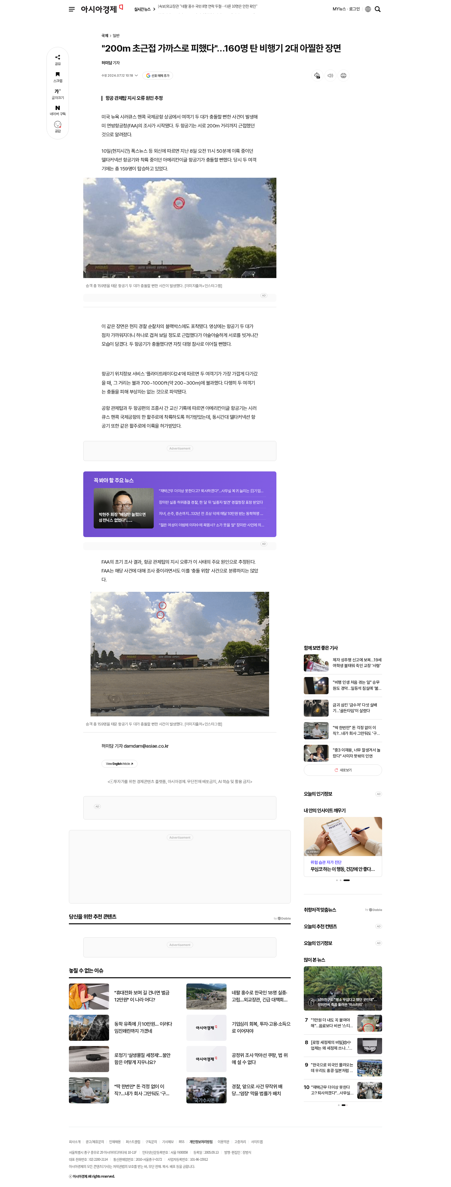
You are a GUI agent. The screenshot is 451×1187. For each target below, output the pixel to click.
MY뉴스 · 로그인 (346, 9)
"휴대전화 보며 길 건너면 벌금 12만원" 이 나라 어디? (141, 996)
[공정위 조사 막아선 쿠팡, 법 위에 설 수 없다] (206, 1071)
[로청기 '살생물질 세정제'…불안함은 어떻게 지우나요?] (89, 1071)
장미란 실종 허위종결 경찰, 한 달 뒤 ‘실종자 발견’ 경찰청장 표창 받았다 (211, 502)
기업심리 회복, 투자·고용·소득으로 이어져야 (261, 1027)
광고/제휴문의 (95, 1141)
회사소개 (74, 1141)
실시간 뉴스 (142, 9)
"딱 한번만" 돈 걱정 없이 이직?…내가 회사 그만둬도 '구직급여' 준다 (356, 731)
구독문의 (151, 1141)
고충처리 (240, 1141)
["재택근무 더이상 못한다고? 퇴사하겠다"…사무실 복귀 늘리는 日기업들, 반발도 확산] (369, 1098)
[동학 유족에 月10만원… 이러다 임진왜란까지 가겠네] (89, 1040)
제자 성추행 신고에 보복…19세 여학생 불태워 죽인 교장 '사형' (357, 662)
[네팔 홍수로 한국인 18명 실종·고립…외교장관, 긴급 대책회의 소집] (206, 1008)
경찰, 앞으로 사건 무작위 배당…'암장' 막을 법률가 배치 (257, 1090)
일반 (116, 36)
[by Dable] (282, 918)
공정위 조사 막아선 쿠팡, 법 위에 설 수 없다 (259, 1058)
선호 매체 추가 (160, 76)
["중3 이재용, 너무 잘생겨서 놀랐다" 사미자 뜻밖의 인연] (316, 760)
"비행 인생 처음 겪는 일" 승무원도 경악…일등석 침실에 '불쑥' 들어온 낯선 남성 (356, 685)
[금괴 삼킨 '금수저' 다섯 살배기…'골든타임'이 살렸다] (316, 715)
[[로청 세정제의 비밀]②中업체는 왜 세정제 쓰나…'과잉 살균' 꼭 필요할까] (369, 1053)
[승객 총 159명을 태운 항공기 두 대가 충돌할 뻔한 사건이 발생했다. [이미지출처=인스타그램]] (179, 228)
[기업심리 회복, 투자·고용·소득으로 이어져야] (206, 1040)
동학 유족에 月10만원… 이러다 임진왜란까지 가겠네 (143, 1027)
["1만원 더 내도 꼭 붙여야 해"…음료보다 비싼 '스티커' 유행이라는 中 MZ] (369, 1030)
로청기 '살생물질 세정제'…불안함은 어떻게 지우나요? (142, 1058)
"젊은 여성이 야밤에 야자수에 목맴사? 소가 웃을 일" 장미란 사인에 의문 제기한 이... (212, 525)
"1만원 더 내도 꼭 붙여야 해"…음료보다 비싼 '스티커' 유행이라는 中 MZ (330, 1026)
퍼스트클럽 (133, 1141)
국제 (105, 36)
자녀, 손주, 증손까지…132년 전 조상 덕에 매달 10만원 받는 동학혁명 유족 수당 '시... (212, 513)
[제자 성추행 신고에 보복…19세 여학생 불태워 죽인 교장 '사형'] (316, 670)
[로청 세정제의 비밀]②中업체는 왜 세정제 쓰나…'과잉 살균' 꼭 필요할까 (332, 1048)
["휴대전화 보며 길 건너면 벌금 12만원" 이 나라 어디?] (89, 1008)
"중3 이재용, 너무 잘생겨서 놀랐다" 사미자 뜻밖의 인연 (356, 753)
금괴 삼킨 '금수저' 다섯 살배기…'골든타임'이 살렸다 (355, 708)
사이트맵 (257, 1141)
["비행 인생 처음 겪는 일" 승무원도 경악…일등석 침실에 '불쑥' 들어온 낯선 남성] (316, 693)
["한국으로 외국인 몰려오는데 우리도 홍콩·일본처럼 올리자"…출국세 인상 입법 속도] (369, 1075)
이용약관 (223, 1141)
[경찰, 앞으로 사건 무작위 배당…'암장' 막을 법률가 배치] (206, 1102)
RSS (181, 1141)
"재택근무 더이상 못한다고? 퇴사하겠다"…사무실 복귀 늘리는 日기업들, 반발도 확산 (212, 491)
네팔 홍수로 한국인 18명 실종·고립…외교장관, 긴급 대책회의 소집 (260, 996)
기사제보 (168, 1141)
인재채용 (115, 1141)
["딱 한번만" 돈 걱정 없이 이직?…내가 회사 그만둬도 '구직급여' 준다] (316, 738)
